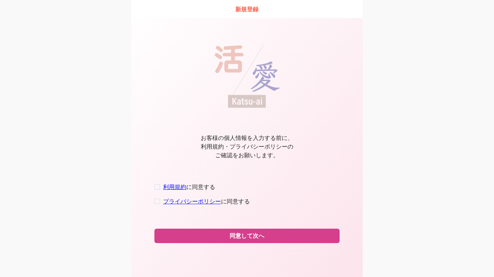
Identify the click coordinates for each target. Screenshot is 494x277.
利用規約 (174, 186)
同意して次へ (247, 235)
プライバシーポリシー (192, 201)
